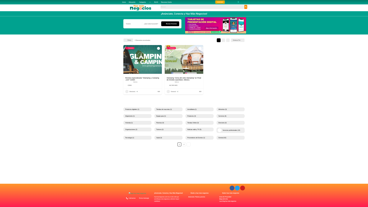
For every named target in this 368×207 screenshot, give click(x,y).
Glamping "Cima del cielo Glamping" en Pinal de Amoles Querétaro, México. (184, 79)
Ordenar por (236, 40)
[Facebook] (232, 188)
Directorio (132, 91)
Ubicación (132, 2)
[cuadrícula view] (219, 40)
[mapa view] (228, 40)
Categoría (142, 2)
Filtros (129, 40)
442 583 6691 (173, 85)
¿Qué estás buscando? (151, 24)
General (173, 91)
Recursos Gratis (166, 2)
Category (128, 24)
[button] (132, 2)
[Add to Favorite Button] (158, 48)
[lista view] (223, 40)
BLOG (156, 2)
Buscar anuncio (171, 24)
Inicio (124, 2)
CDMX (130, 85)
